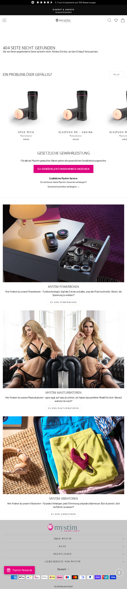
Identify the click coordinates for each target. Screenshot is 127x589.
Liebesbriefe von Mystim (63, 561)
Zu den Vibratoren (63, 514)
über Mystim (63, 538)
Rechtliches (63, 554)
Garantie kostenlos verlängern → (63, 186)
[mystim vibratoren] (63, 455)
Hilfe (62, 546)
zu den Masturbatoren (63, 408)
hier (65, 51)
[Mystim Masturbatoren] (63, 349)
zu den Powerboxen (63, 302)
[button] (119, 573)
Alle (117, 74)
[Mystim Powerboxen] (63, 243)
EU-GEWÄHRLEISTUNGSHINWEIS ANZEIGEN (63, 168)
